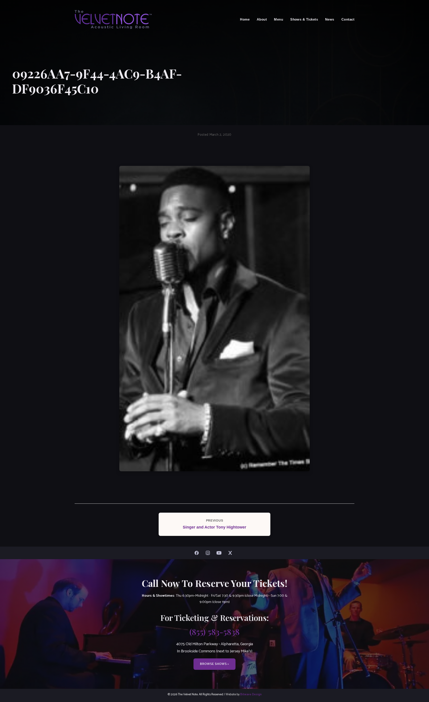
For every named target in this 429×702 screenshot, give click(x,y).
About (262, 19)
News (329, 19)
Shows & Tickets (304, 19)
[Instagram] (208, 552)
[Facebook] (197, 552)
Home (245, 19)
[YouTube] (220, 552)
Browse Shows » (214, 664)
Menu (278, 19)
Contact (347, 19)
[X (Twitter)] (231, 552)
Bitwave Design (251, 694)
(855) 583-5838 (214, 631)
